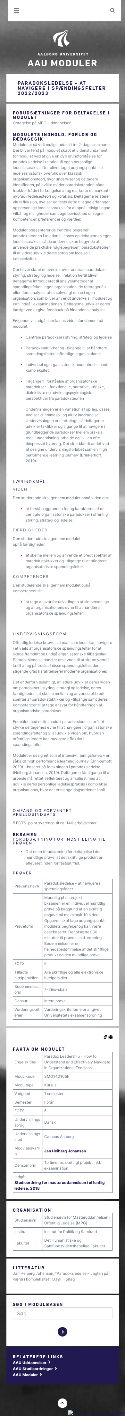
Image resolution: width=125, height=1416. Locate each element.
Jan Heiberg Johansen (65, 1151)
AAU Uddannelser (32, 1362)
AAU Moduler (28, 1374)
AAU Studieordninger (35, 1368)
